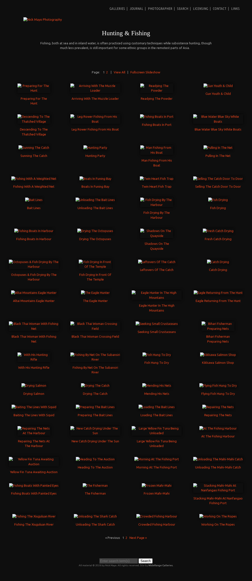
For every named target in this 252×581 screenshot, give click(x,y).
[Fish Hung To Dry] (156, 354)
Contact (219, 8)
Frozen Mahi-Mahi (157, 493)
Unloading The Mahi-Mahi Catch (218, 467)
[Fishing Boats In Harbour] (33, 230)
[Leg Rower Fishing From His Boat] (95, 121)
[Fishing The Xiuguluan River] (34, 516)
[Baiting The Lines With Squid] (34, 407)
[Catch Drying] (218, 262)
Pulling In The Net (218, 155)
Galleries (117, 8)
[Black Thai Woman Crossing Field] (95, 328)
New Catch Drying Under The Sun (95, 441)
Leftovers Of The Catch (156, 269)
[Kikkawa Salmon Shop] (218, 354)
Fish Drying (218, 208)
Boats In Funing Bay (95, 186)
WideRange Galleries (160, 565)
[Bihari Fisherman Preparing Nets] (218, 328)
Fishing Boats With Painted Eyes (34, 493)
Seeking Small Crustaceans (157, 331)
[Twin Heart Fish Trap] (156, 178)
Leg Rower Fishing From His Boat (95, 129)
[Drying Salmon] (33, 385)
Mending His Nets (156, 393)
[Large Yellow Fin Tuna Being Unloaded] (157, 433)
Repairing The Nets (218, 415)
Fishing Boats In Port (157, 124)
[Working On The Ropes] (218, 516)
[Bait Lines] (34, 199)
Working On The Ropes (218, 524)
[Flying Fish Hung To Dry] (218, 385)
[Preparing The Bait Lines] (95, 407)
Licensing (200, 8)
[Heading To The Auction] (95, 459)
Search (182, 8)
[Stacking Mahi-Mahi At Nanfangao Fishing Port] (218, 490)
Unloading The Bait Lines (95, 208)
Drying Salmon (33, 393)
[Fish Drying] (218, 199)
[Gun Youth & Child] (218, 85)
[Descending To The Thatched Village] (33, 121)
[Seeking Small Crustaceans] (157, 323)
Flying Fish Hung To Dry (218, 393)
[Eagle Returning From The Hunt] (218, 292)
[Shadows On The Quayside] (156, 235)
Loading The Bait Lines (157, 415)
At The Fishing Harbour (218, 436)
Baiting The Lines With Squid (34, 415)
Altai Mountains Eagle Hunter (34, 300)
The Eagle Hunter (95, 300)
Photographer (160, 8)
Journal (136, 8)
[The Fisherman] (95, 485)
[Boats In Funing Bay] (95, 178)
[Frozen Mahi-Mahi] (157, 485)
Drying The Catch (95, 393)
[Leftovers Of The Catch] (156, 262)
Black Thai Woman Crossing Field (95, 336)
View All (119, 72)
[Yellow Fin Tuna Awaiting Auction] (34, 464)
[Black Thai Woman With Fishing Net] (34, 328)
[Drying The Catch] (95, 385)
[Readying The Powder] (156, 90)
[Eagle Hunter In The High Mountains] (157, 297)
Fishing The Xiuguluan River (34, 524)
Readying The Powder (157, 98)
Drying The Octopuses (95, 239)
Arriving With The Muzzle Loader (95, 98)
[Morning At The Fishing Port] (156, 459)
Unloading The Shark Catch (95, 524)
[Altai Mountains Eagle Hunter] (34, 292)
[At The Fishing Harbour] (218, 428)
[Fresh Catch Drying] (218, 230)
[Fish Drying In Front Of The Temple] (95, 266)
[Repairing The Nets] (218, 407)
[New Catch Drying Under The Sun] (95, 433)
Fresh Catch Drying (218, 239)
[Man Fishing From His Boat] (156, 152)
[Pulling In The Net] (218, 147)
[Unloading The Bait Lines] (95, 199)
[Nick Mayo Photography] (42, 19)
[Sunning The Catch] (33, 147)
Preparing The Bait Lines (95, 415)
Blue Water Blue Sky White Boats (218, 129)
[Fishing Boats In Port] (156, 116)
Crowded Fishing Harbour (156, 524)
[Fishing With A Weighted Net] (33, 178)
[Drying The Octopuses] (95, 230)
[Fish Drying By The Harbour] (156, 204)
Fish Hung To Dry (156, 362)
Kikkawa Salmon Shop (218, 362)
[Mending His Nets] (156, 385)
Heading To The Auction (95, 467)
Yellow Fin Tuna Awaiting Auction (34, 472)
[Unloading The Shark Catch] (95, 516)
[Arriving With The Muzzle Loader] (95, 90)
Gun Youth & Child (218, 93)
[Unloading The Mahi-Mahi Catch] (218, 459)
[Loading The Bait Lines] (157, 407)
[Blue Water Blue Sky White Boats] (218, 121)
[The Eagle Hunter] (95, 292)
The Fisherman (95, 493)
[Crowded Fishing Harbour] (156, 516)
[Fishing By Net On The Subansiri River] (95, 359)
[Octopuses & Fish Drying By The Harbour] (34, 266)
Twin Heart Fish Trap (157, 186)
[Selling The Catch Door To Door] (218, 178)
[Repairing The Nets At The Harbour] (33, 433)
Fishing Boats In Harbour (33, 239)
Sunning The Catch (33, 155)
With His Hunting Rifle (33, 367)
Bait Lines (34, 208)
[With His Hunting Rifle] (33, 359)
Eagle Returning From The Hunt (218, 300)
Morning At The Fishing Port (156, 467)
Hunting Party (95, 155)
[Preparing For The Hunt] (33, 90)
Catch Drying (218, 269)
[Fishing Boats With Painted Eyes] (34, 485)
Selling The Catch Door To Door (218, 186)
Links (235, 8)
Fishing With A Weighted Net (33, 186)
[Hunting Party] (95, 147)
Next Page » (138, 537)
